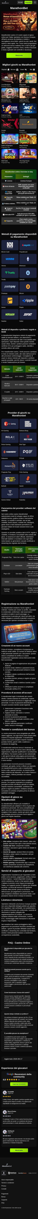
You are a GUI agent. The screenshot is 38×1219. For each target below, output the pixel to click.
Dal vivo (13, 69)
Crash (22, 69)
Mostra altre (19, 1150)
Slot (31, 69)
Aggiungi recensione (19, 1084)
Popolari (4, 69)
